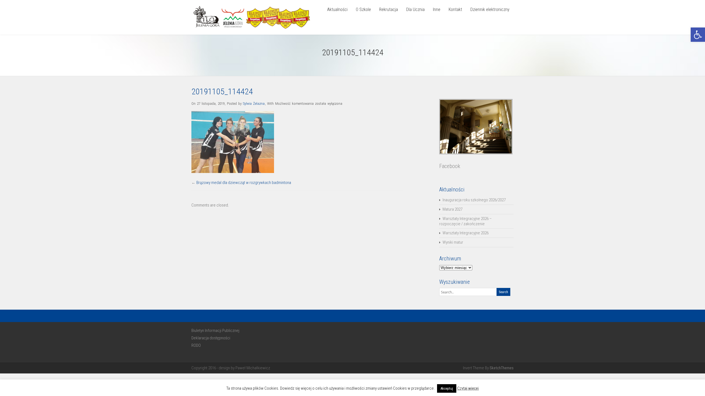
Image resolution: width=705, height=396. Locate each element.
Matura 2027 (452, 209)
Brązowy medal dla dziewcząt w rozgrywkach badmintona (243, 182)
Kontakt (455, 9)
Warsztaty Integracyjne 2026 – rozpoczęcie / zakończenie (465, 221)
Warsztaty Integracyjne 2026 (466, 232)
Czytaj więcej (468, 388)
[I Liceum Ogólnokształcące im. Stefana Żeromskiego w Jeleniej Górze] (253, 29)
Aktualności (337, 9)
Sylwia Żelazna (254, 103)
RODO (196, 345)
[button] (698, 35)
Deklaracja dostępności (210, 338)
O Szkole (363, 9)
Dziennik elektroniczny (489, 9)
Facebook (449, 166)
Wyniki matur (453, 242)
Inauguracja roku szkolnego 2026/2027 (474, 199)
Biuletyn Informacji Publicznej (215, 330)
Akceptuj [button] (446, 388)
